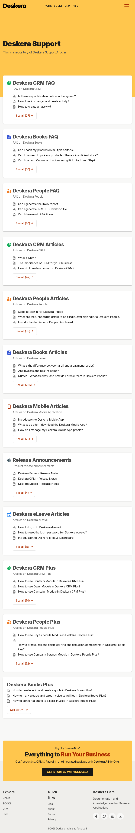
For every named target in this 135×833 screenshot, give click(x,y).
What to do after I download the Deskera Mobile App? (52, 424)
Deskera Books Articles (40, 352)
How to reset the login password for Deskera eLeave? (52, 532)
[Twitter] (104, 816)
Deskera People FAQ (36, 191)
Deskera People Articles (41, 298)
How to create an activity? (34, 106)
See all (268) (24, 385)
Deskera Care (104, 792)
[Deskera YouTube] (120, 816)
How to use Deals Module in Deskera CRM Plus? (49, 586)
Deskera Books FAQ (35, 137)
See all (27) (23, 115)
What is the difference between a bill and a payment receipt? (56, 365)
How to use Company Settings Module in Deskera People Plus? (58, 654)
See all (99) (23, 331)
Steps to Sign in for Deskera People (40, 311)
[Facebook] (96, 816)
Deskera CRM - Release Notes (37, 478)
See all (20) (23, 223)
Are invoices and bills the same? (38, 371)
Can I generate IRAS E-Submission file (42, 209)
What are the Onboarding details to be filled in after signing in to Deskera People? (69, 317)
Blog (50, 803)
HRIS (75, 5)
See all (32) (23, 663)
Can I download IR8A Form (35, 214)
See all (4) (22, 492)
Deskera (60, 828)
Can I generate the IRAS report (38, 204)
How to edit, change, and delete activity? (43, 101)
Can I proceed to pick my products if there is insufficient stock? (58, 155)
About (51, 808)
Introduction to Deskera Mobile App (41, 419)
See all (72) (23, 439)
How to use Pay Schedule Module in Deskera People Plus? (56, 635)
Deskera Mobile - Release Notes (38, 483)
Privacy (52, 819)
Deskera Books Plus (30, 685)
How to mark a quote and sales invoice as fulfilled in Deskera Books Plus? (59, 695)
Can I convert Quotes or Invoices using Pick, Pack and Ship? (56, 160)
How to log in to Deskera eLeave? (39, 527)
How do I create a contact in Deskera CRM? (46, 268)
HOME (48, 5)
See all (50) (23, 169)
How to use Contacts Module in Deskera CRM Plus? (51, 581)
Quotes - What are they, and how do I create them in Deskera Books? (62, 376)
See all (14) (23, 600)
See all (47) (23, 277)
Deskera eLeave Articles (41, 514)
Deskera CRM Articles (38, 245)
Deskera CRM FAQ (34, 83)
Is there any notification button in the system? (47, 96)
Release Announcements (42, 460)
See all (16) (23, 546)
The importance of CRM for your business (45, 263)
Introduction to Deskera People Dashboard (45, 322)
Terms (51, 814)
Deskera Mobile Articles (41, 406)
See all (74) (17, 709)
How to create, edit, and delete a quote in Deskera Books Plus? (52, 690)
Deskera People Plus (36, 622)
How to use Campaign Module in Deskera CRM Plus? (52, 591)
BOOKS (58, 5)
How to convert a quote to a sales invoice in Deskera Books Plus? (54, 700)
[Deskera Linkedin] (112, 816)
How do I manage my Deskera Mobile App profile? (50, 430)
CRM (67, 5)
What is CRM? (27, 257)
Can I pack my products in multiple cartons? (46, 150)
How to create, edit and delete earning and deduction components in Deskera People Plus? (71, 647)
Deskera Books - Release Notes (38, 473)
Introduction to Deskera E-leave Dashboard (45, 537)
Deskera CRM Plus (34, 568)
